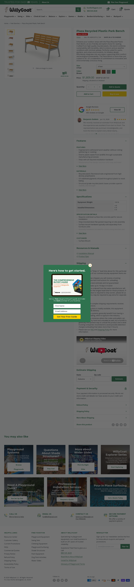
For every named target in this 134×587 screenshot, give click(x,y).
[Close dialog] (90, 265)
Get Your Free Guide (67, 317)
